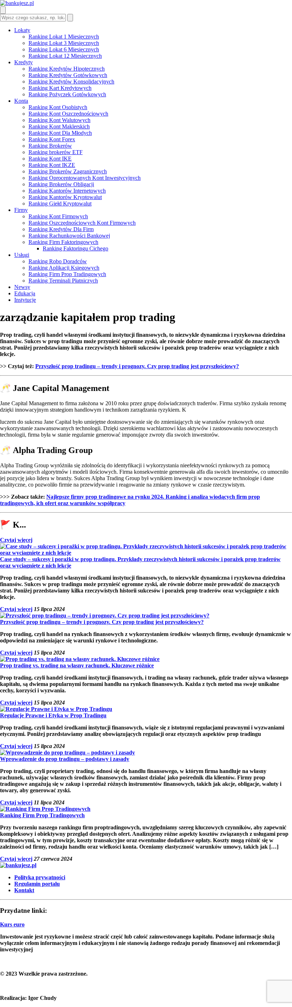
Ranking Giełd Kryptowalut (60, 203)
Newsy (22, 287)
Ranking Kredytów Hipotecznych (66, 69)
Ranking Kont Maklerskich (59, 126)
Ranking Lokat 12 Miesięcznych (65, 56)
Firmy (21, 210)
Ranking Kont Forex (51, 139)
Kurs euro (12, 924)
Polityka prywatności (39, 877)
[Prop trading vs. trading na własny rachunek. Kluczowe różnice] (80, 659)
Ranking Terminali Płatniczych (63, 281)
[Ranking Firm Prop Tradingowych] (45, 809)
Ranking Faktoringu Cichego (75, 248)
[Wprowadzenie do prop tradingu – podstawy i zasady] (67, 752)
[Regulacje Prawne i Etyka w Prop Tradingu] (56, 709)
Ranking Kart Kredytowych (60, 88)
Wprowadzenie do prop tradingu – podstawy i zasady (64, 759)
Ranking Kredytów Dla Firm (61, 229)
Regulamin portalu (37, 884)
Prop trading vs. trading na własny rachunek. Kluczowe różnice (77, 665)
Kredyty (23, 62)
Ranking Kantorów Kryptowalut (65, 197)
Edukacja (24, 293)
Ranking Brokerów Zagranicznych (67, 171)
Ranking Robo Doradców (57, 261)
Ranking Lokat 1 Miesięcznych (63, 37)
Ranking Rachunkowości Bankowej (69, 236)
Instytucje (25, 300)
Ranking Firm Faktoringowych (63, 242)
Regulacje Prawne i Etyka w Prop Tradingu (53, 715)
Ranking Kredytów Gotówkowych (67, 75)
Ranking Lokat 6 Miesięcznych (63, 49)
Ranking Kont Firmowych (58, 216)
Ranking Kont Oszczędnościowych (68, 114)
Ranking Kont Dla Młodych (60, 133)
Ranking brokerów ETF (55, 152)
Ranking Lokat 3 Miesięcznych (63, 43)
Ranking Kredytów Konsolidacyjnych (71, 81)
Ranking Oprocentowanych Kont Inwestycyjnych (84, 178)
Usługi (21, 255)
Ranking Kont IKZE (51, 165)
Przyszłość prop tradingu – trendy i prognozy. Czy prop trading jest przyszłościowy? (137, 366)
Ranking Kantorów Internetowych (67, 191)
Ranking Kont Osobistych (57, 107)
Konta (21, 101)
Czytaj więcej (16, 540)
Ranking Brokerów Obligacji (61, 184)
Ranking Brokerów (50, 146)
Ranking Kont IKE (50, 159)
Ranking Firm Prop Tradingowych (67, 274)
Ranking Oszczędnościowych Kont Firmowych (82, 223)
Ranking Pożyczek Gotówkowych (67, 94)
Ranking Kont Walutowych (59, 120)
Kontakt (24, 890)
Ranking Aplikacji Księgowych (63, 268)
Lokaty (22, 30)
